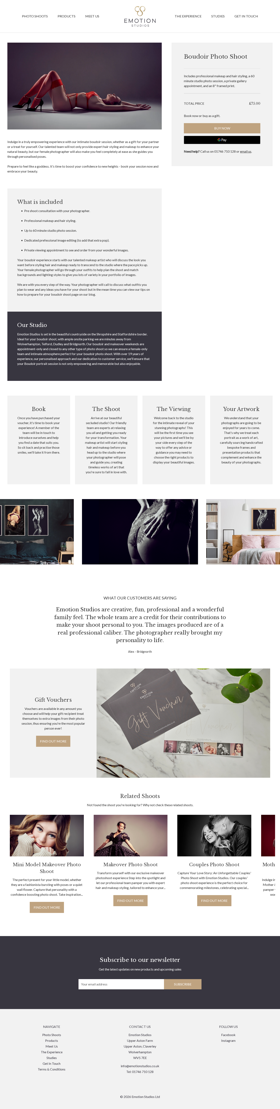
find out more (53, 741)
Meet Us (92, 16)
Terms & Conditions (51, 1069)
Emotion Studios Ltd (140, 16)
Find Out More (47, 907)
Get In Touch (246, 16)
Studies (218, 16)
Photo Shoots (35, 16)
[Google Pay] (222, 140)
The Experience (188, 16)
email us (245, 151)
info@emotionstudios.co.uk (140, 1066)
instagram (228, 1040)
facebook (228, 1035)
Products (66, 16)
